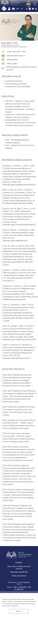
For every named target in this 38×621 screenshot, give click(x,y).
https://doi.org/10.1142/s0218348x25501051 (19, 225)
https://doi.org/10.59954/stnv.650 (15, 241)
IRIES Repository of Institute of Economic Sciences (21, 68)
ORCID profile (12, 64)
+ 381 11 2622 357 (22, 588)
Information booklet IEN (19, 572)
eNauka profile (12, 60)
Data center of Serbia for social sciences (19, 568)
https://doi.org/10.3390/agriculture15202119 (19, 185)
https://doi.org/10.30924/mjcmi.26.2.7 (17, 358)
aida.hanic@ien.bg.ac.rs (16, 56)
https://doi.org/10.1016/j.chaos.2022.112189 (19, 339)
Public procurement (19, 576)
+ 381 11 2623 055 (19, 587)
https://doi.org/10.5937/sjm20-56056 (19, 203)
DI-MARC (19, 563)
